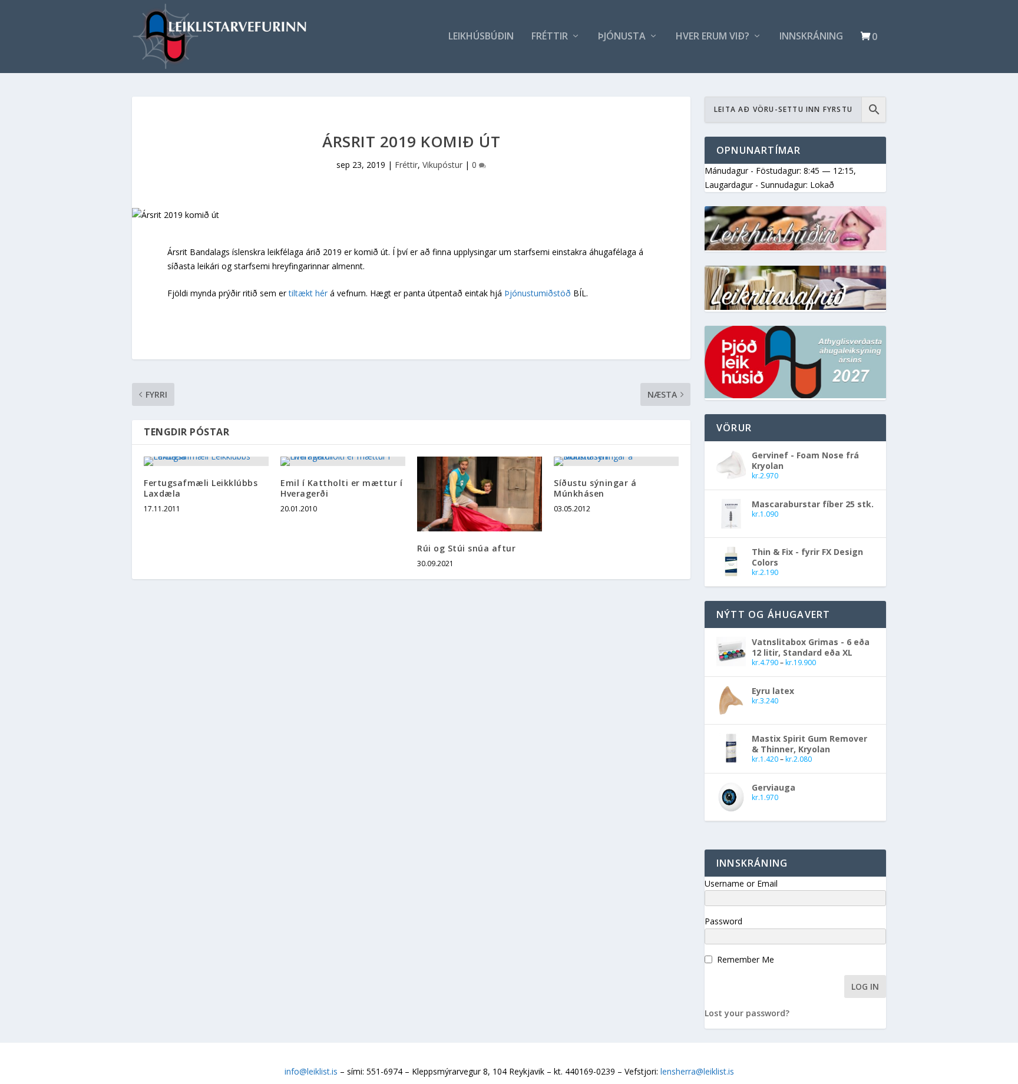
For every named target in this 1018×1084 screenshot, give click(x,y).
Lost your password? (747, 1013)
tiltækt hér (308, 293)
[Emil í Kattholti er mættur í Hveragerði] (342, 461)
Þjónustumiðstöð (537, 293)
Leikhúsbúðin (481, 36)
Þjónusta (622, 36)
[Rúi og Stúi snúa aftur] (479, 494)
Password (723, 921)
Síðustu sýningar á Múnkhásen (595, 488)
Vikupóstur (442, 164)
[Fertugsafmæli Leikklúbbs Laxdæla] (206, 461)
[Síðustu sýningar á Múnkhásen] (616, 461)
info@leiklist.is (311, 1071)
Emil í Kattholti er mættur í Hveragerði (341, 488)
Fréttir (549, 36)
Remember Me (745, 959)
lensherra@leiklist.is (697, 1071)
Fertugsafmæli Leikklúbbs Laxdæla (200, 488)
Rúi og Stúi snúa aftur (466, 548)
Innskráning (811, 36)
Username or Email (741, 883)
